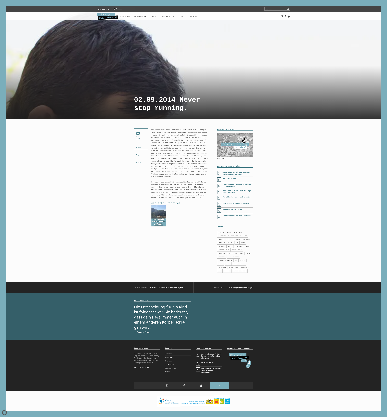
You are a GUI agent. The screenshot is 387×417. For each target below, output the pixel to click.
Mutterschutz (233, 253)
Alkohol (229, 232)
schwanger (221, 257)
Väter (237, 267)
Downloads (193, 16)
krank (240, 250)
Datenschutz (169, 364)
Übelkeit (243, 271)
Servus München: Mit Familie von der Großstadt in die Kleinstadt (236, 173)
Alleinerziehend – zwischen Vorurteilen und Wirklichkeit (211, 370)
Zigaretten (227, 271)
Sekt (236, 260)
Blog (154, 16)
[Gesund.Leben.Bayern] (222, 401)
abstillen (221, 232)
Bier (231, 239)
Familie (226, 243)
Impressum (169, 361)
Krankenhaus (222, 253)
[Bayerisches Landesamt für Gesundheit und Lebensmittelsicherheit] (197, 401)
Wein (219, 271)
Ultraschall (222, 267)
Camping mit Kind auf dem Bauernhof (237, 215)
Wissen (181, 16)
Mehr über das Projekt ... (142, 367)
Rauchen (248, 253)
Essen (220, 243)
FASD (237, 243)
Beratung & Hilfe (168, 16)
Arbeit (220, 239)
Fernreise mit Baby (229, 178)
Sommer (220, 264)
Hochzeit (221, 250)
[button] (4, 412)
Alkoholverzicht (223, 236)
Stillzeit (235, 264)
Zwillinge (236, 271)
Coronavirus (246, 239)
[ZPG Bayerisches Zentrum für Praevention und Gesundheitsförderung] (168, 401)
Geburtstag (238, 246)
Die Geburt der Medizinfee (232, 209)
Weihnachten (245, 267)
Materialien (169, 357)
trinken (242, 264)
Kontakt (167, 372)
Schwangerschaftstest (225, 260)
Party (241, 253)
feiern (243, 243)
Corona (237, 239)
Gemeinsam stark (140, 16)
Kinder (234, 250)
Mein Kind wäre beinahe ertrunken (236, 203)
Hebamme (247, 246)
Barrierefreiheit (170, 368)
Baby (226, 239)
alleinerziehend (236, 236)
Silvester (242, 260)
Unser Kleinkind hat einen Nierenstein (237, 197)
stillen (228, 264)
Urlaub (230, 267)
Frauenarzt (221, 246)
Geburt (230, 246)
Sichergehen (125, 16)
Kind (227, 250)
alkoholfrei (238, 232)
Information (169, 354)
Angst (245, 236)
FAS (232, 243)
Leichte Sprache (103, 9)
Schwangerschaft (233, 257)
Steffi (139, 147)
